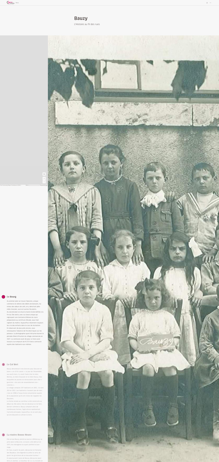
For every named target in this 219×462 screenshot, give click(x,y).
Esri (46, 185)
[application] (24, 110)
